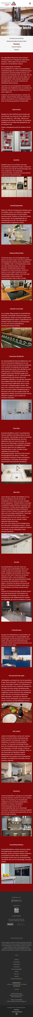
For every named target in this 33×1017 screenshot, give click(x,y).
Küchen (16, 964)
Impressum (16, 1014)
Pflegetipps (16, 44)
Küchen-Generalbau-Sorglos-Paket (16, 41)
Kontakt (16, 980)
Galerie (16, 976)
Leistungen (16, 971)
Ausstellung (16, 966)
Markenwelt (16, 968)
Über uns (16, 978)
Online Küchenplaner (16, 983)
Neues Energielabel (16, 973)
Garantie (16, 49)
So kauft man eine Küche (16, 38)
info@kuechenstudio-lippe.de (18, 1005)
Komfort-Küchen (16, 47)
